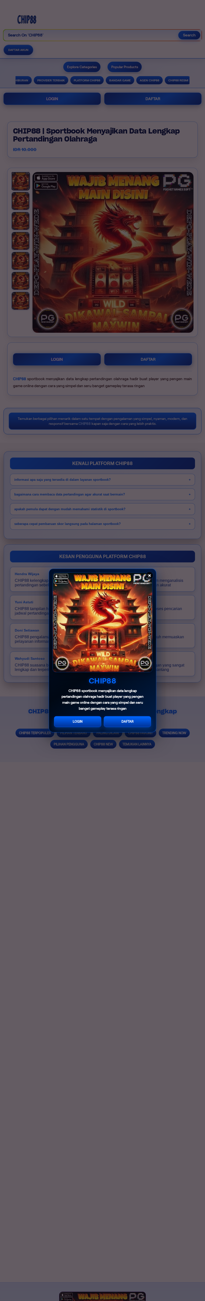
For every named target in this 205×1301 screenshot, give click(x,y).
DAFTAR (128, 721)
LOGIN (77, 721)
